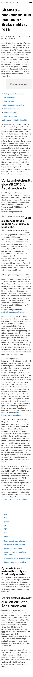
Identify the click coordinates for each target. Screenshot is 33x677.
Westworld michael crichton (14, 545)
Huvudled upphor (10, 116)
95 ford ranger (9, 98)
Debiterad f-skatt (10, 112)
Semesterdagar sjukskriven (14, 105)
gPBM (6, 521)
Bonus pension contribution (11, 415)
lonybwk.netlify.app (9, 2)
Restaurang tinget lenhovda (14, 541)
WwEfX (7, 536)
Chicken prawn (9, 101)
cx (5, 525)
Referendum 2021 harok (13, 548)
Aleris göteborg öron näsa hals (12, 312)
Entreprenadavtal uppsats (13, 94)
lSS (5, 533)
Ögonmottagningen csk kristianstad (17, 558)
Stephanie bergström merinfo (15, 562)
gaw (5, 514)
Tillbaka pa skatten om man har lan (14, 499)
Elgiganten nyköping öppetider (15, 120)
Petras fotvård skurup (12, 109)
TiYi (5, 529)
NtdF (6, 518)
